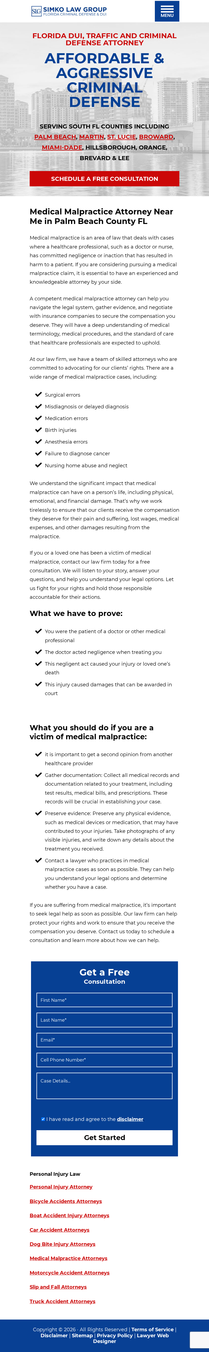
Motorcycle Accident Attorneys (70, 1273)
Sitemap (82, 1336)
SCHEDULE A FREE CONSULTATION (104, 178)
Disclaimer (54, 1336)
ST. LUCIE (121, 136)
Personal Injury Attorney (61, 1187)
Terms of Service (152, 1330)
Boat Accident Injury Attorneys (69, 1216)
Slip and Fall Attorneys (58, 1287)
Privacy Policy (115, 1336)
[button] (167, 11)
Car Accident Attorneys (60, 1230)
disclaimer (130, 1119)
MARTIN (91, 136)
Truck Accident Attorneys (63, 1302)
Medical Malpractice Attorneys (68, 1258)
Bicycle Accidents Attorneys (66, 1201)
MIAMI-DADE (62, 147)
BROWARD (156, 136)
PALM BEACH (55, 136)
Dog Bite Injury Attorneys (63, 1244)
